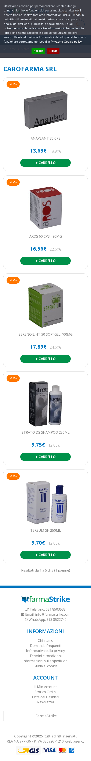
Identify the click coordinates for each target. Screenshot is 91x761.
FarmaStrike (46, 715)
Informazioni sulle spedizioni (45, 661)
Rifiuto (53, 50)
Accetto (38, 50)
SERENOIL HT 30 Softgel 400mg (46, 334)
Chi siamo (45, 640)
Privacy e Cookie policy (66, 41)
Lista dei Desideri (45, 697)
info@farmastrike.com (52, 614)
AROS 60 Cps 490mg (45, 236)
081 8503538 (56, 609)
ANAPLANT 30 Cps (46, 138)
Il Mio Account (45, 686)
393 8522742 (56, 619)
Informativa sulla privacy (45, 650)
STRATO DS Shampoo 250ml (46, 432)
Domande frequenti (45, 645)
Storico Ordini (46, 692)
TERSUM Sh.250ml (45, 531)
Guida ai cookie (46, 666)
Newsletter (45, 702)
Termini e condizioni (45, 655)
